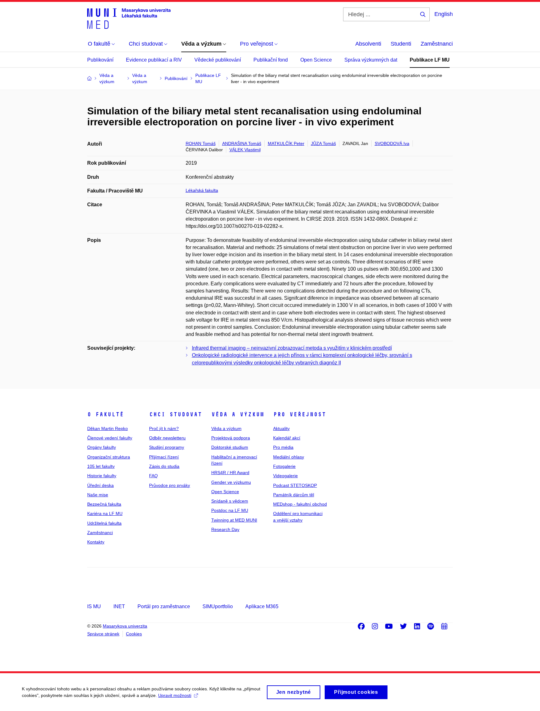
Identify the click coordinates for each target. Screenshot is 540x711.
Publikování (100, 60)
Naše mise (97, 494)
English (443, 14)
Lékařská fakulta (202, 190)
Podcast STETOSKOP (295, 485)
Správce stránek (103, 633)
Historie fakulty (101, 475)
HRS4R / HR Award (230, 472)
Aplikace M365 (261, 606)
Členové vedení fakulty (109, 437)
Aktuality (281, 428)
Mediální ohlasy (288, 456)
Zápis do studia (164, 466)
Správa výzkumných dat (370, 60)
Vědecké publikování (217, 60)
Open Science (316, 60)
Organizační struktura (108, 456)
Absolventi (368, 44)
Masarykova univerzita (125, 625)
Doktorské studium (229, 447)
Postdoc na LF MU (229, 510)
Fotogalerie (284, 466)
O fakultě (105, 414)
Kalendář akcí (286, 437)
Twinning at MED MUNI (234, 520)
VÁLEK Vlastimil (245, 149)
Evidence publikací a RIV (154, 60)
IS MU (94, 606)
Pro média (283, 447)
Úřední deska (100, 485)
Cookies (134, 633)
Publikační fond (270, 60)
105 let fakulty (101, 466)
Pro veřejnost (299, 414)
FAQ (153, 475)
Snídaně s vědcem (229, 500)
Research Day (225, 529)
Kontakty (95, 541)
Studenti (401, 44)
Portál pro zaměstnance (164, 606)
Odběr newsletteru (167, 437)
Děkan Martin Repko (107, 428)
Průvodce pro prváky (169, 485)
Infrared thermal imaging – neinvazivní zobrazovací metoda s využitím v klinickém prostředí (292, 348)
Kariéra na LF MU (104, 513)
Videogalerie (285, 475)
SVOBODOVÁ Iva (392, 143)
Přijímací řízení (164, 456)
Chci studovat (175, 414)
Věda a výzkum (237, 414)
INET (119, 606)
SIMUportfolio (217, 606)
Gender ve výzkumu (231, 482)
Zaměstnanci (437, 44)
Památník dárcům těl (293, 494)
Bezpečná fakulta (104, 504)
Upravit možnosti (174, 695)
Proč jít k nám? (164, 428)
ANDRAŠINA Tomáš (241, 143)
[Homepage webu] (129, 18)
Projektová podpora (230, 437)
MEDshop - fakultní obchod (300, 504)
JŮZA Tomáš (323, 143)
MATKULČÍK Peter (286, 143)
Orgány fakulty (101, 447)
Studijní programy (166, 447)
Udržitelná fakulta (104, 523)
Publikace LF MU (430, 60)
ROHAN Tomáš (201, 143)
